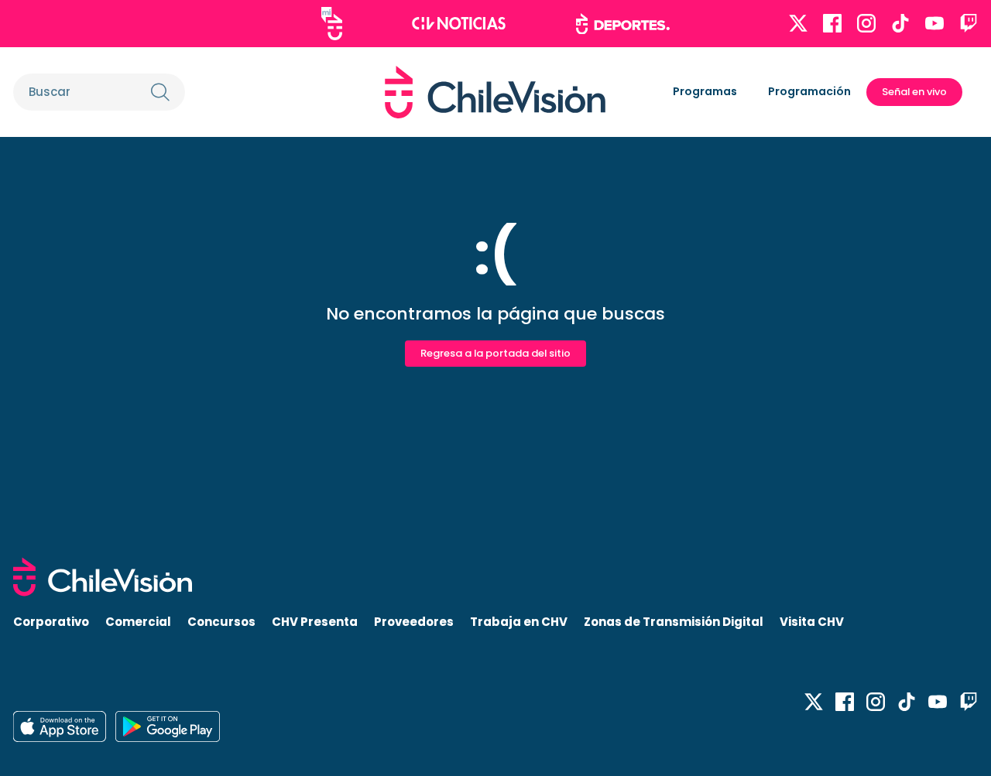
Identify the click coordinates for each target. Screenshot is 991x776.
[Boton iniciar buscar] (160, 92)
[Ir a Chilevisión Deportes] (623, 24)
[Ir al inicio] (495, 92)
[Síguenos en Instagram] (866, 23)
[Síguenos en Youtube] (934, 23)
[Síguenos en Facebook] (832, 23)
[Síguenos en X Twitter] (798, 23)
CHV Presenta (315, 622)
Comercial (138, 622)
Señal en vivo (914, 91)
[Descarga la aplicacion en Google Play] (59, 726)
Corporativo (51, 622)
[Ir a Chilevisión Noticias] (459, 23)
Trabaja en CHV (519, 622)
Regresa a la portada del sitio (495, 353)
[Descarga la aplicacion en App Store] (167, 726)
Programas (705, 91)
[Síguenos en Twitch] (968, 23)
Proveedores (414, 622)
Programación (809, 91)
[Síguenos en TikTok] (900, 23)
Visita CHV (812, 622)
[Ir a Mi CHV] (331, 23)
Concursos (221, 622)
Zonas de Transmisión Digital (673, 622)
